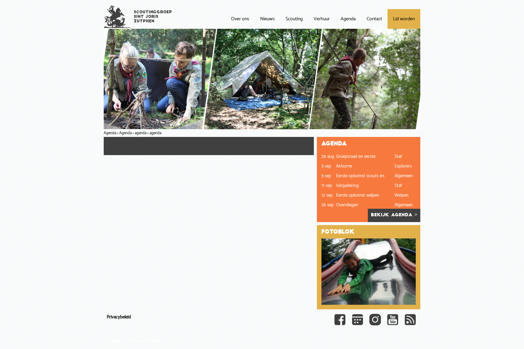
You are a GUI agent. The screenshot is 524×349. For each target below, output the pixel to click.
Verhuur (322, 19)
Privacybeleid (119, 317)
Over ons (240, 19)
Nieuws (267, 19)
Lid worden (404, 19)
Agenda (348, 19)
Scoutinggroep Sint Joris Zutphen (153, 16)
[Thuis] (117, 16)
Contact (374, 19)
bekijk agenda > (394, 215)
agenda (140, 133)
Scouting (294, 19)
